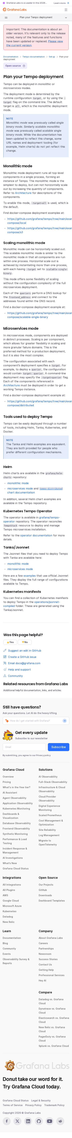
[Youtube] (50, 1121)
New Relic (8, 921)
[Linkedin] (28, 1121)
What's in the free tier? (16, 787)
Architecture (23, 193)
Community (9, 948)
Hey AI (42, 980)
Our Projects (46, 884)
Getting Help (46, 969)
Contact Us (45, 964)
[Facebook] (7, 1121)
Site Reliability (47, 829)
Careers (43, 943)
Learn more (60, 3)
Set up (52, 56)
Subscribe (58, 747)
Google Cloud (11, 900)
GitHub (43, 890)
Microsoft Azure (12, 906)
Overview (8, 776)
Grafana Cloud (28, 1087)
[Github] (39, 1121)
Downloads (45, 895)
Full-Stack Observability (53, 782)
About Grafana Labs (51, 937)
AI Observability (48, 776)
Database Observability (17, 823)
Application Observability (18, 803)
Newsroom (45, 953)
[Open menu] (66, 9)
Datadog (8, 916)
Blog (5, 943)
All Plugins (9, 890)
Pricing (7, 782)
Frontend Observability (16, 828)
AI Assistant (10, 792)
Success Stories (48, 959)
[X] (17, 1121)
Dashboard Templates (52, 900)
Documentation (10, 56)
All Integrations (12, 884)
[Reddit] (60, 1121)
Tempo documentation (33, 56)
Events (7, 953)
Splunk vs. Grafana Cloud (54, 1045)
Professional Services (51, 975)
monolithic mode (18, 483)
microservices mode (20, 488)
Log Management (49, 835)
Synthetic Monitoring (15, 833)
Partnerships (46, 948)
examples (30, 575)
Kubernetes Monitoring (16, 808)
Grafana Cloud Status (16, 868)
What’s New (10, 863)
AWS (5, 895)
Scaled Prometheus (50, 815)
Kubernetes (9, 911)
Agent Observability (14, 798)
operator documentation (36, 535)
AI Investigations (13, 857)
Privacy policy (43, 755)
